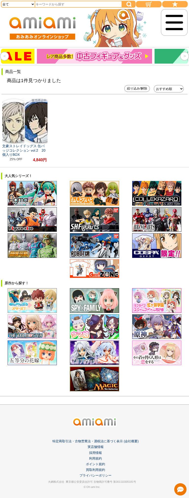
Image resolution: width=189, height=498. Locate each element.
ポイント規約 (95, 464)
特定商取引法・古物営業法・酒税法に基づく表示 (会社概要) (95, 441)
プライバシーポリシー (95, 475)
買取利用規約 (95, 470)
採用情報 (95, 453)
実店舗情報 (96, 447)
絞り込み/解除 (137, 88)
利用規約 (95, 458)
